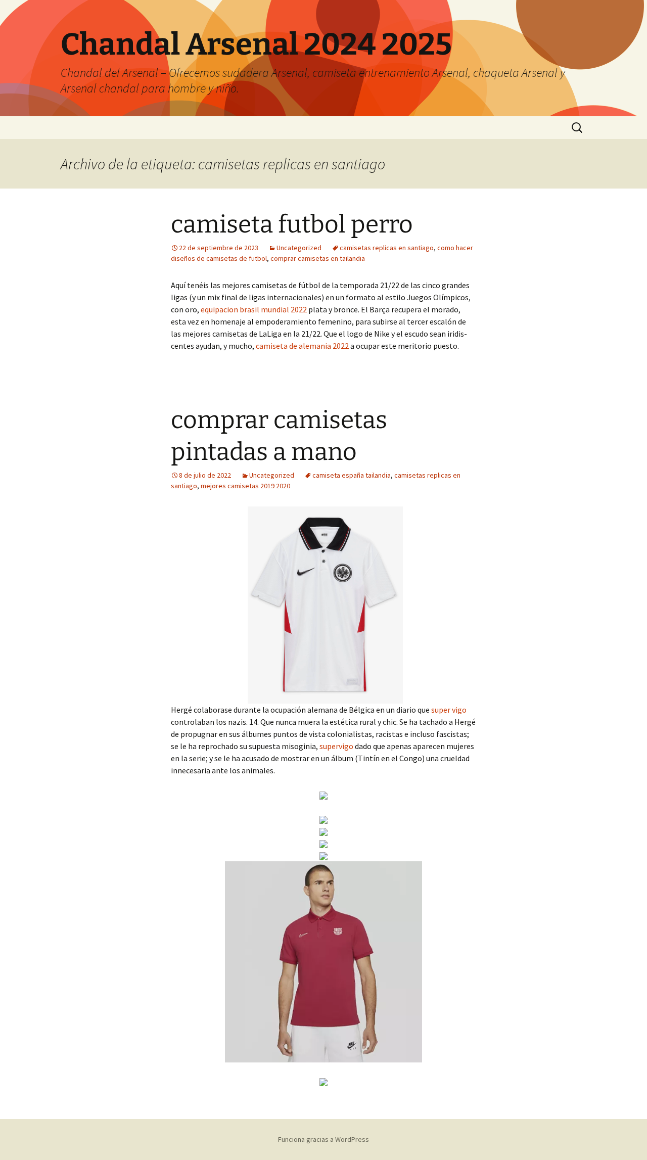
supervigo (336, 746)
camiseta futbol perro (292, 224)
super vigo (449, 710)
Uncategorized (298, 247)
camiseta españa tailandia (351, 475)
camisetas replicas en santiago (387, 247)
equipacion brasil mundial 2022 (254, 309)
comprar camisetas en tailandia (317, 258)
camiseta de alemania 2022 (302, 346)
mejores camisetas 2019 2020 (245, 485)
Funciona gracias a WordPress (323, 1139)
